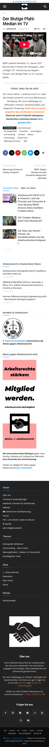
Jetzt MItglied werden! (12, 528)
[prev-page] (4, 250)
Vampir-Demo (22, 138)
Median (30, 134)
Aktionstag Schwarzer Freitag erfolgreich (12, 171)
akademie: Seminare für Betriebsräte (19, 503)
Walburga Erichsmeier (12, 141)
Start (4, 13)
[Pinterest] (18, 153)
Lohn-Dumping (9, 134)
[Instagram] (13, 713)
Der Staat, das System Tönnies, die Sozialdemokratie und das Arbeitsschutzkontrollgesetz (32, 237)
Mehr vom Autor (28, 188)
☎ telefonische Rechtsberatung (17, 511)
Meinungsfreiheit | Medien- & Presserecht (21, 552)
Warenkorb (7, 576)
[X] (11, 153)
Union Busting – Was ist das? (15, 548)
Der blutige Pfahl (10, 131)
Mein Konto (8, 580)
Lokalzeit (21, 134)
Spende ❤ (37, 733)
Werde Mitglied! (25, 733)
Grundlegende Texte (12, 556)
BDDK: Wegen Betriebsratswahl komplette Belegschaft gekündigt (36, 173)
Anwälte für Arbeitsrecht (25, 1)
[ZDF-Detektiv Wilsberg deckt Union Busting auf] (9, 221)
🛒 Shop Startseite (11, 572)
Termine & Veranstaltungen (15, 499)
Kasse (5, 584)
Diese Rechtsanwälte (16, 341)
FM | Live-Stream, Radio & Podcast (18, 519)
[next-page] (8, 250)
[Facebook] (5, 153)
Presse (6, 515)
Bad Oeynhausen (24, 128)
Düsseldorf (24, 131)
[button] (4, 6)
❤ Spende (7, 524)
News (32, 730)
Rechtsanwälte (9, 600)
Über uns (7, 495)
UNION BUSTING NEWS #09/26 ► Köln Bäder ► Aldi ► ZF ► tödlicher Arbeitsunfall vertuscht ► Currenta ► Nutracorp (23, 285)
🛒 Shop (39, 730)
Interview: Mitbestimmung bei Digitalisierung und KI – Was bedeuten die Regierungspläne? (24, 297)
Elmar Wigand (36, 131)
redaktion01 (11, 29)
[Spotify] (20, 713)
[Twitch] (42, 713)
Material (6, 507)
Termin (12, 730)
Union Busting (9, 138)
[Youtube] (28, 720)
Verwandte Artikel (11, 188)
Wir (5, 730)
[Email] (36, 153)
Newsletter (12, 733)
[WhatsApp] (24, 153)
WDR (25, 141)
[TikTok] (35, 713)
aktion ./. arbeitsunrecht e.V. (16, 738)
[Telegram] (30, 153)
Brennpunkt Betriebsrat (13, 544)
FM (18, 730)
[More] (43, 153)
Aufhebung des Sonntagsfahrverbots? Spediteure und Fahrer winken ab (24, 272)
